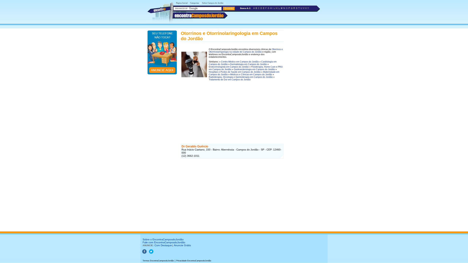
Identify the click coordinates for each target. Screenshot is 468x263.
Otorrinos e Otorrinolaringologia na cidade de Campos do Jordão (246, 50)
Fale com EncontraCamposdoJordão (164, 242)
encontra (199, 15)
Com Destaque (163, 245)
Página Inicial (182, 3)
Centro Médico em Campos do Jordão (240, 61)
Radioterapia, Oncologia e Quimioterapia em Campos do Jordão (241, 77)
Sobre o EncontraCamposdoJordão (163, 239)
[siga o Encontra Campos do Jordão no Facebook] (144, 253)
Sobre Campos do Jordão (212, 3)
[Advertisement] (232, 109)
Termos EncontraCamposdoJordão (158, 261)
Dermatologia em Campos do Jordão (248, 64)
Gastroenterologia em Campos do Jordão (254, 69)
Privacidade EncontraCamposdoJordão (193, 261)
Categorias (194, 3)
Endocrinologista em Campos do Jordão (229, 67)
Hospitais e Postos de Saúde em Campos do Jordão (235, 72)
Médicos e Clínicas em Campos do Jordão (251, 74)
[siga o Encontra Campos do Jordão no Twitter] (151, 253)
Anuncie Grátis (182, 245)
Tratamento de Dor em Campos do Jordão (230, 79)
